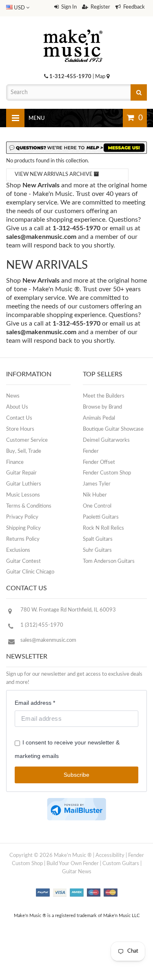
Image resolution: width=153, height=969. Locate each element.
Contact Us (19, 418)
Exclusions (18, 550)
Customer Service (27, 440)
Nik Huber (95, 495)
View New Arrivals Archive (54, 174)
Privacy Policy (22, 517)
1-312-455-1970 (70, 76)
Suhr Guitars (97, 550)
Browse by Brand (102, 407)
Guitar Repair (21, 473)
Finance (15, 462)
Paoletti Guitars (101, 517)
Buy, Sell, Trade (23, 451)
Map (100, 76)
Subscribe (76, 774)
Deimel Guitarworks (106, 440)
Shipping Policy (23, 528)
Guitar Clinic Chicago (30, 572)
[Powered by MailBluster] (76, 809)
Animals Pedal (99, 418)
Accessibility (109, 855)
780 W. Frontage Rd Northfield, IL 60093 (68, 610)
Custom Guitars (120, 863)
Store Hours (20, 429)
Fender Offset (99, 462)
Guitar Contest (23, 561)
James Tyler (97, 484)
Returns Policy (23, 539)
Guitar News (76, 872)
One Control (97, 506)
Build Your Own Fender (73, 863)
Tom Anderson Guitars (109, 561)
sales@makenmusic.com (41, 237)
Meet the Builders (103, 396)
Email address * (35, 702)
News (13, 396)
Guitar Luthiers (23, 484)
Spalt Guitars (98, 539)
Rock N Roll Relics (103, 528)
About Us (17, 407)
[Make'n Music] (73, 26)
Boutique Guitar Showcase (113, 429)
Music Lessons (23, 495)
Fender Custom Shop (107, 473)
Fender (91, 451)
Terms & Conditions (28, 506)
